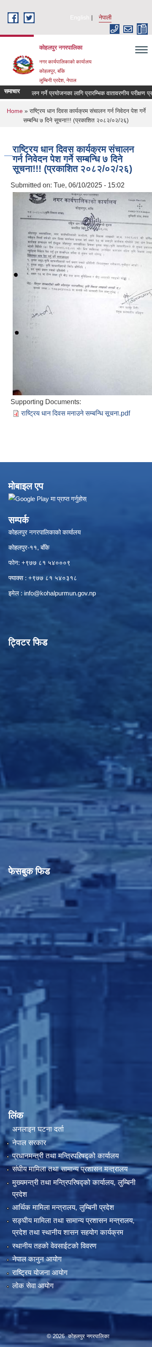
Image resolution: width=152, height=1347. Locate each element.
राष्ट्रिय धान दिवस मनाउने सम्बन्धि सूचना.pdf (75, 413)
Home (15, 110)
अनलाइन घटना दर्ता (38, 1129)
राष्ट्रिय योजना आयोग (40, 1273)
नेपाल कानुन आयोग (37, 1259)
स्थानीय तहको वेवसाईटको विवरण (54, 1246)
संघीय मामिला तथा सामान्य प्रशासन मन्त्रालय (70, 1169)
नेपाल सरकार (29, 1143)
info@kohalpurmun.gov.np (60, 593)
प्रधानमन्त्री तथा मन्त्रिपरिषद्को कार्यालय (65, 1156)
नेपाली (105, 17)
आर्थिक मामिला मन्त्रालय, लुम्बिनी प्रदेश (63, 1208)
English (80, 17)
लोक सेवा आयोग (33, 1286)
